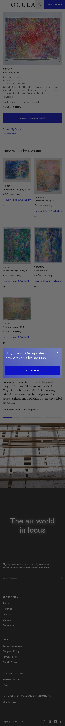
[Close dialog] (58, 353)
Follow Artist (32, 370)
